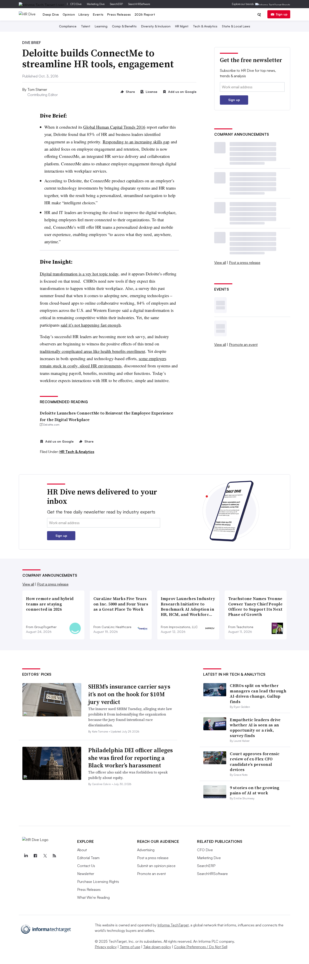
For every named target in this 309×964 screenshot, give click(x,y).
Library (83, 14)
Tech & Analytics (205, 26)
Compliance (67, 26)
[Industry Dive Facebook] (35, 855)
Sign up (282, 14)
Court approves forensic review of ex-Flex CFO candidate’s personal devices (254, 761)
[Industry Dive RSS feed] (54, 855)
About (82, 850)
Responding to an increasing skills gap (136, 142)
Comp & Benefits (124, 26)
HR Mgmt (181, 26)
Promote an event (243, 344)
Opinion (69, 14)
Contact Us (86, 865)
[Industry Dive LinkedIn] (26, 855)
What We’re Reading (93, 897)
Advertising (145, 850)
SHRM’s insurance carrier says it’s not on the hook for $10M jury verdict (129, 694)
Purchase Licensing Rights (98, 881)
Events (98, 14)
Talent (85, 26)
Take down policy (157, 947)
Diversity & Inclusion (156, 26)
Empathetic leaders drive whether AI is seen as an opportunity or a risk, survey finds (255, 727)
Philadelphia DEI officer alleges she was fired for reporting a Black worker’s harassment (130, 758)
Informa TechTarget (173, 925)
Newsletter (85, 873)
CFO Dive (75, 4)
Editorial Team (88, 858)
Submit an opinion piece (156, 865)
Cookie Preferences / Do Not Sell (200, 947)
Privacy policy (106, 947)
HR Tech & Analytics (76, 451)
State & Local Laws (236, 26)
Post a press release (244, 262)
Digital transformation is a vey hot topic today (79, 274)
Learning (101, 26)
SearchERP (116, 4)
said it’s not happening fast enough (91, 325)
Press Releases (119, 14)
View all (220, 262)
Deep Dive (51, 14)
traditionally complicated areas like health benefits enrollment (92, 351)
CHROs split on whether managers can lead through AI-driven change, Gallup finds (258, 693)
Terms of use (130, 947)
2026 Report (145, 14)
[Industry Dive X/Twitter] (45, 855)
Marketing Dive (96, 4)
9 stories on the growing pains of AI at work (254, 790)
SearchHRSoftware (139, 4)
